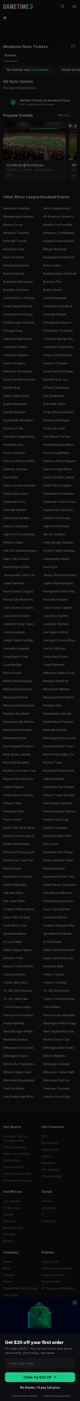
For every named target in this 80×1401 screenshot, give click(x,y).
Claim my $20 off (37, 1377)
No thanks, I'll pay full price (40, 1387)
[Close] (75, 1302)
